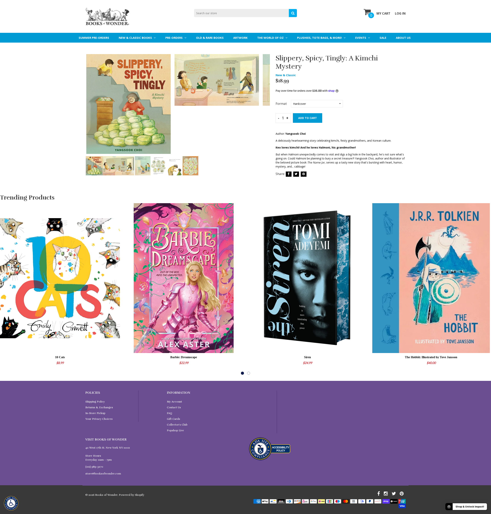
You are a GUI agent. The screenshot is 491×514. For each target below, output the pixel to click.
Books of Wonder (106, 495)
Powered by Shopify (131, 495)
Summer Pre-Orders (94, 38)
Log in (400, 13)
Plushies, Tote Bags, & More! (319, 38)
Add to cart (307, 118)
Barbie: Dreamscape (183, 357)
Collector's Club (177, 424)
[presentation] (89, 106)
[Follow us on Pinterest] (303, 174)
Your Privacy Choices (99, 419)
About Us (403, 38)
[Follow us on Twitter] (296, 174)
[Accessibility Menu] (11, 503)
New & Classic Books (135, 38)
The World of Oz (270, 38)
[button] (242, 373)
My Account (174, 401)
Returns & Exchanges (99, 407)
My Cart (383, 13)
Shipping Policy (95, 401)
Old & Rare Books (210, 38)
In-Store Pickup (95, 413)
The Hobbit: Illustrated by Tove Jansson (431, 357)
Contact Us (174, 407)
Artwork (240, 38)
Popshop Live (175, 430)
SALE (383, 38)
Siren (307, 357)
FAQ (169, 413)
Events (360, 38)
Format (281, 103)
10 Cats (60, 357)
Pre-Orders (174, 38)
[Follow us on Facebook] (289, 174)
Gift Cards (173, 419)
